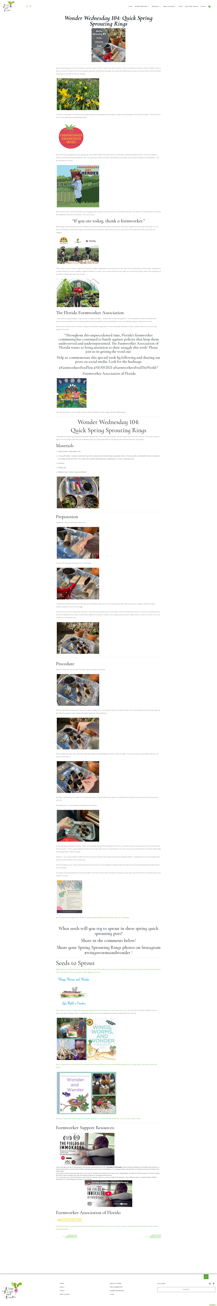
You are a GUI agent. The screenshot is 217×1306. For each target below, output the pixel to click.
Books (62, 1290)
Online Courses (115, 1283)
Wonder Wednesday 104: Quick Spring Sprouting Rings (108, 21)
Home (62, 1283)
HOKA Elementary (116, 1287)
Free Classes (65, 1294)
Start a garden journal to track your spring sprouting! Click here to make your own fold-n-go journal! (91, 1010)
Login (112, 1294)
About (62, 1287)
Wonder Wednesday (117, 1290)
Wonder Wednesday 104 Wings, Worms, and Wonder (110, 917)
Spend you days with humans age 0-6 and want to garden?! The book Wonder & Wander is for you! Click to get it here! (98, 1118)
